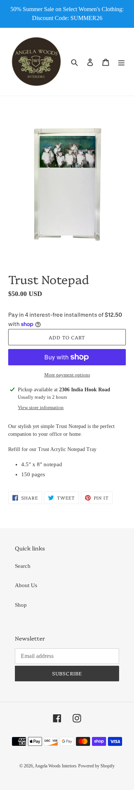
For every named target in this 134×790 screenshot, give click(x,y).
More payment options (67, 375)
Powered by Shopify (96, 765)
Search (23, 566)
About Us (26, 585)
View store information (41, 407)
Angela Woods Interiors (56, 765)
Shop (21, 605)
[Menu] (121, 62)
